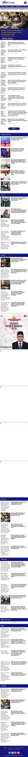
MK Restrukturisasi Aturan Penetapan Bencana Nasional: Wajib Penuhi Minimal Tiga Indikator (19, 537)
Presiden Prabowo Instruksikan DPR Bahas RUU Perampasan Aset (19, 243)
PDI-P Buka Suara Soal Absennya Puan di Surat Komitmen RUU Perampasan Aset (18, 526)
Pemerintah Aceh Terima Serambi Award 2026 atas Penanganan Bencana (17, 150)
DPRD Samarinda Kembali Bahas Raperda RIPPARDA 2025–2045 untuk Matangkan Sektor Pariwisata (18, 222)
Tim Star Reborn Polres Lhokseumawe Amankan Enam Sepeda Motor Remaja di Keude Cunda (19, 260)
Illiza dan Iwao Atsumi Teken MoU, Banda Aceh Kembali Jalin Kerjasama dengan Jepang (19, 663)
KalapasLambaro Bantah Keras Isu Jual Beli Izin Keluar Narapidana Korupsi (19, 503)
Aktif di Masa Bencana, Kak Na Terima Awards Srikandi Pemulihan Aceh (13, 32)
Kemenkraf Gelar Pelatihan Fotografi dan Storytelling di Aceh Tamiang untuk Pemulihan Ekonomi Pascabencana (18, 653)
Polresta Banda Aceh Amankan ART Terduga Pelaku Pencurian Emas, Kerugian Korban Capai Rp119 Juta (19, 271)
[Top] (26, 755)
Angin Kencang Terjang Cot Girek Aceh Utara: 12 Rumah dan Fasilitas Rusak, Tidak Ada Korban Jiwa (19, 608)
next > (14, 128)
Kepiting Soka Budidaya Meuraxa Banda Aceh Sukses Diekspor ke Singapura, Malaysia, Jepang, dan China (18, 641)
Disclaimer (10, 749)
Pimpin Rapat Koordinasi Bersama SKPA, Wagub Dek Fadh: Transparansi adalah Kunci (18, 172)
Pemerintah (19, 6)
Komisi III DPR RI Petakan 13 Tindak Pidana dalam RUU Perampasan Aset (18, 514)
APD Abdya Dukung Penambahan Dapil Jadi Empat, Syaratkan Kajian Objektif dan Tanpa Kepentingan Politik (19, 210)
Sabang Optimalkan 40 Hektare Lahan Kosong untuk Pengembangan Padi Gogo (18, 674)
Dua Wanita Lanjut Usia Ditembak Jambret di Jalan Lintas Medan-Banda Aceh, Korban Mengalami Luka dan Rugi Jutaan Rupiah (18, 564)
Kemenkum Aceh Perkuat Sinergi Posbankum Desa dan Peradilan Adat (18, 547)
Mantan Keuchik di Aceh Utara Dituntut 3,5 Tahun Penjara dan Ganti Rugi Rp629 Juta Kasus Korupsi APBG (19, 282)
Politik (25, 6)
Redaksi (5, 747)
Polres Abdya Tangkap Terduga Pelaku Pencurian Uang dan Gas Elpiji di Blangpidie (18, 293)
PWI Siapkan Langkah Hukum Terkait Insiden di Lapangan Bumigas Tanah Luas (18, 596)
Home (2, 6)
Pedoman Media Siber (19, 747)
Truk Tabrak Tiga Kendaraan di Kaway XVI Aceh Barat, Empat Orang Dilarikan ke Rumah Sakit (19, 586)
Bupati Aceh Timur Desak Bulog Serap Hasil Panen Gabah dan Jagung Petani (19, 629)
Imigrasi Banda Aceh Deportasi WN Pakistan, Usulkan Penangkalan (19, 199)
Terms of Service (16, 749)
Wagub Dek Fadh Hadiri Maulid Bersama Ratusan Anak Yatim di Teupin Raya (19, 183)
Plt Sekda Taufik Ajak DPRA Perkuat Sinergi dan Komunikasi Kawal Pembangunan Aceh (18, 233)
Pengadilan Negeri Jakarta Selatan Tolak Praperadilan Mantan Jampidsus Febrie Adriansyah (18, 304)
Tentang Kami (11, 747)
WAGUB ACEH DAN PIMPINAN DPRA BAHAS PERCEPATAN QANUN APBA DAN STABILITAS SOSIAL (19, 161)
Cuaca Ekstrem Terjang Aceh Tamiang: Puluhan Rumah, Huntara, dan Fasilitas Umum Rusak (18, 575)
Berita (7, 6)
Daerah (12, 6)
